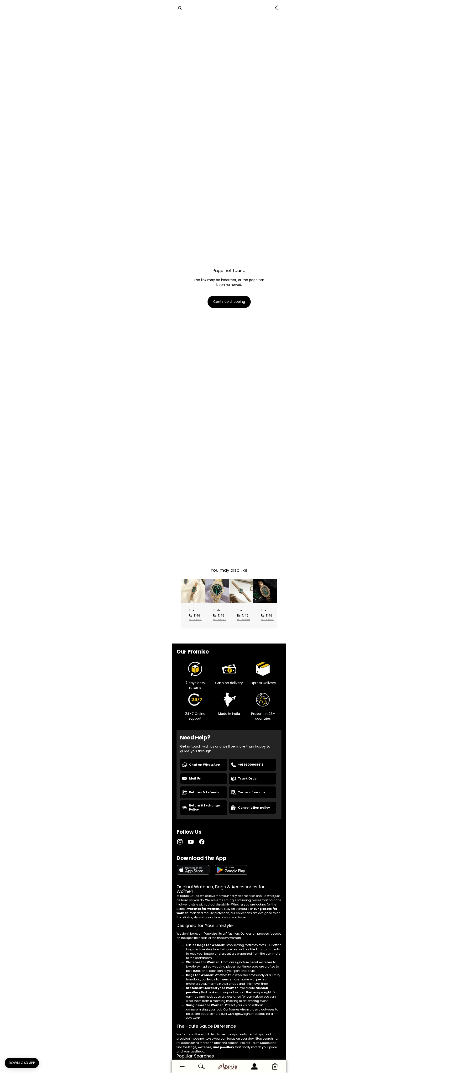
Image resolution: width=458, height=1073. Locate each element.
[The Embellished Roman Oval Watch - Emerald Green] (193, 591)
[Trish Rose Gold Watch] (217, 591)
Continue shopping (229, 301)
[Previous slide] (185, 591)
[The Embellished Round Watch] (241, 591)
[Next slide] (200, 591)
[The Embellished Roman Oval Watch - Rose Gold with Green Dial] (265, 591)
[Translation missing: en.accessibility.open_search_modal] (180, 8)
